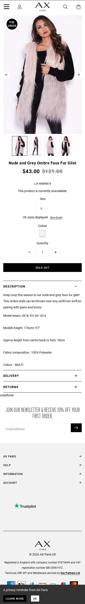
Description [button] (14, 286)
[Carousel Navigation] (42, 74)
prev (6, 74)
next (78, 74)
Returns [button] (11, 387)
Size (42, 199)
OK (35, 598)
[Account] (19, 6)
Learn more (15, 598)
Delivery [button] (11, 376)
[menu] (6, 7)
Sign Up (76, 427)
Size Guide (56, 217)
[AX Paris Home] (42, 6)
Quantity (42, 243)
